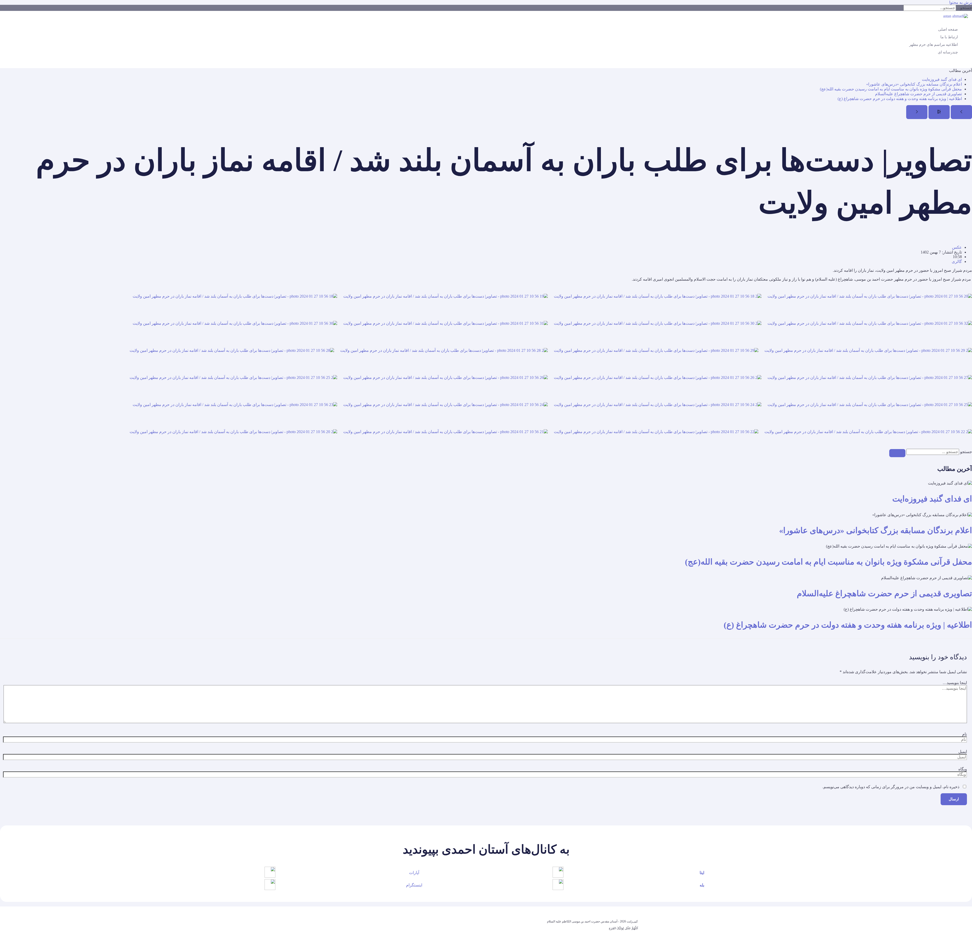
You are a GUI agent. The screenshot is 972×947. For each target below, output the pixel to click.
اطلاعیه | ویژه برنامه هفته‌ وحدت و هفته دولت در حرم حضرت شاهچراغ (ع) (900, 98)
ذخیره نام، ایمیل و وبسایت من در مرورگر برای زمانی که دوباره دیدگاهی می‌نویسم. (890, 787)
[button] (969, 64)
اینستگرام (414, 885)
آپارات (414, 873)
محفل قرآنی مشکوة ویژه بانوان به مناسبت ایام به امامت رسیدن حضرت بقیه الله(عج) (891, 89)
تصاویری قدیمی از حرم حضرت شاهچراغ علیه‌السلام (918, 94)
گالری (957, 261)
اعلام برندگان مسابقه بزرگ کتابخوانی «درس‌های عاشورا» (914, 84)
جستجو (966, 452)
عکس (957, 247)
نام (964, 734)
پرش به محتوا (960, 2)
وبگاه (962, 769)
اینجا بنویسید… (955, 683)
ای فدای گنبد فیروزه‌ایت (942, 79)
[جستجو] (897, 453)
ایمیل (962, 751)
